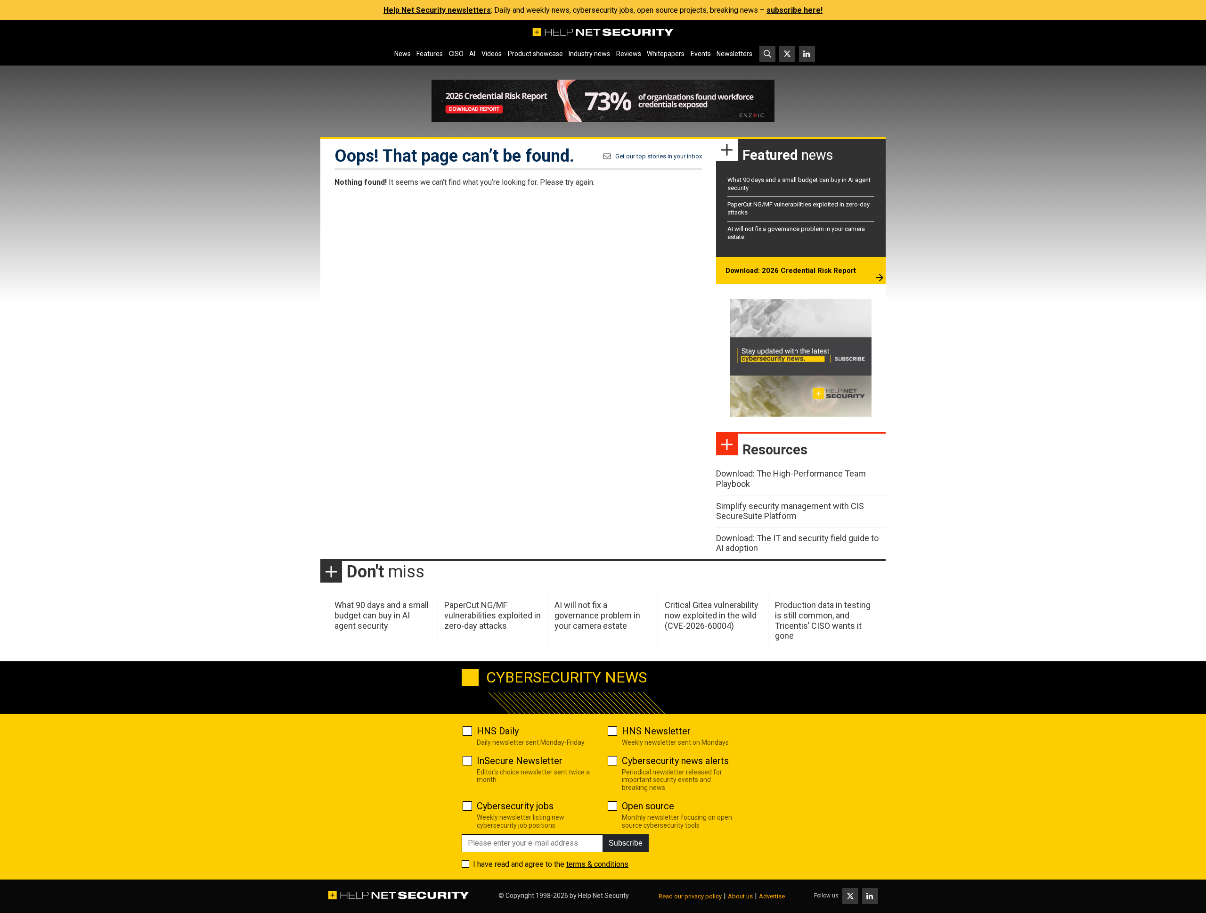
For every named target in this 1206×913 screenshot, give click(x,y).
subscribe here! (794, 10)
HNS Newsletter (656, 731)
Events (701, 54)
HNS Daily (498, 731)
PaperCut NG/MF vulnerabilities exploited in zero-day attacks (492, 615)
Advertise (772, 896)
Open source (648, 806)
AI (472, 54)
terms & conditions (597, 864)
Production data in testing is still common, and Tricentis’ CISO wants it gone (823, 620)
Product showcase (535, 54)
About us (740, 896)
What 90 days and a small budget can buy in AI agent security (381, 615)
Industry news (589, 54)
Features (429, 54)
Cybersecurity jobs (515, 806)
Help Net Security (603, 895)
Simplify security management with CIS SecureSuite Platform (790, 511)
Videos (491, 54)
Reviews (628, 54)
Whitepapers (665, 54)
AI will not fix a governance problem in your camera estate (597, 615)
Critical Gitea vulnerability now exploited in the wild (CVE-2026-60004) (711, 615)
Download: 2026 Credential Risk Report (790, 270)
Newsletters (734, 54)
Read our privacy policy (690, 896)
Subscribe (626, 843)
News (402, 54)
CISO (456, 54)
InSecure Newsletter (519, 760)
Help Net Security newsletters (437, 10)
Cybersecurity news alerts (675, 760)
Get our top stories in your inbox (658, 156)
